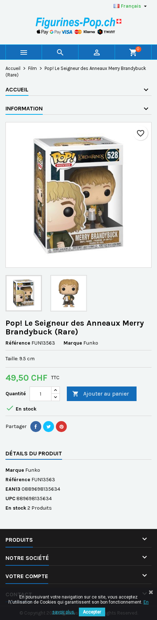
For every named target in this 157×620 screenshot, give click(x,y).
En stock (15, 508)
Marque (73, 343)
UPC (10, 498)
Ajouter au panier (100, 393)
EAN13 (12, 489)
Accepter (92, 612)
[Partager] (35, 426)
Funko (32, 470)
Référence (17, 343)
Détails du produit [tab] (33, 453)
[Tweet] (48, 426)
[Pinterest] (61, 426)
